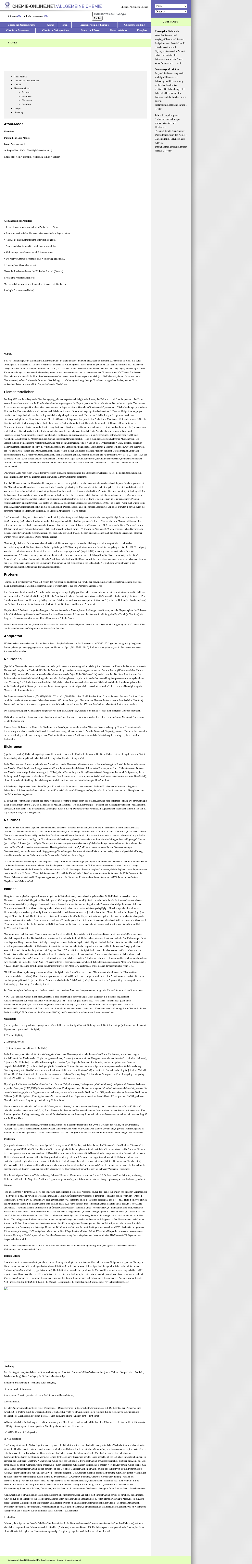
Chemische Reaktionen (17, 30)
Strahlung (18, 112)
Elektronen (27, 100)
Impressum (50, 1560)
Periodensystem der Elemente (94, 25)
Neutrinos (26, 104)
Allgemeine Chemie (139, 7)
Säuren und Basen (90, 30)
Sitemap (60, 1560)
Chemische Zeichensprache (21, 25)
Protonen (26, 92)
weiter (180, 63)
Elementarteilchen (22, 88)
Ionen (65, 25)
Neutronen (27, 96)
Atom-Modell (20, 76)
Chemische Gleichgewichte (55, 30)
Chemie (124, 7)
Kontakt (22, 1560)
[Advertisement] (75, 59)
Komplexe (142, 30)
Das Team (41, 1560)
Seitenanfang (13, 1560)
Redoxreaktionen (34, 16)
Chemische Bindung (134, 25)
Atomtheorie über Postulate (26, 80)
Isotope (17, 108)
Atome (13, 16)
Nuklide (17, 84)
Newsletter (31, 1560)
